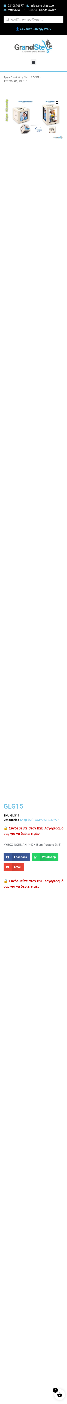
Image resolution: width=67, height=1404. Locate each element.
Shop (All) (26, 820)
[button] (33, 62)
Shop (27, 77)
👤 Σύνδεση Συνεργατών (33, 29)
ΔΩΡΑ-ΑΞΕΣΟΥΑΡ (47, 820)
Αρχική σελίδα (12, 77)
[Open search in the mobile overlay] (33, 19)
